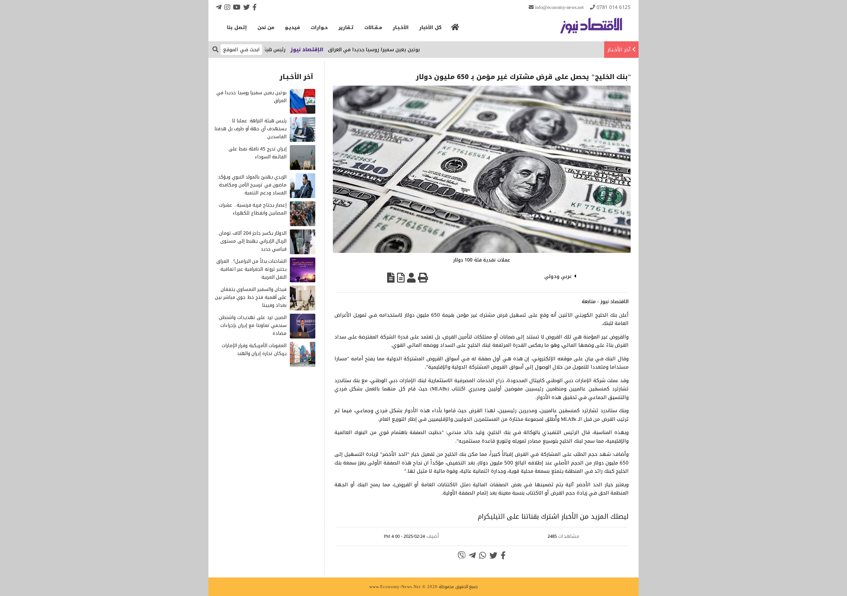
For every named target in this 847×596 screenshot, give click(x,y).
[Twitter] (246, 7)
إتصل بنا (237, 27)
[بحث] (215, 49)
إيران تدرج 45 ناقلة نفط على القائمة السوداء (258, 152)
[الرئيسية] (455, 29)
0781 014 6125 (614, 7)
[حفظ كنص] (391, 278)
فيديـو (292, 27)
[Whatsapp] (482, 555)
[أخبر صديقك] (411, 278)
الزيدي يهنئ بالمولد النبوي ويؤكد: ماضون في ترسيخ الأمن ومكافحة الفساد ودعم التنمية (252, 185)
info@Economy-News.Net (559, 7)
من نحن (266, 27)
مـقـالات (373, 27)
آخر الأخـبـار (619, 49)
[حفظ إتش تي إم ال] (401, 278)
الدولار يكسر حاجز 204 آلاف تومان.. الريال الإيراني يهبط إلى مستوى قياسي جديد (251, 241)
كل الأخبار (430, 27)
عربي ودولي (558, 276)
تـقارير (346, 27)
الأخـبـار (401, 27)
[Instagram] (227, 7)
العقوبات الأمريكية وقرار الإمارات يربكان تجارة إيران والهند (254, 349)
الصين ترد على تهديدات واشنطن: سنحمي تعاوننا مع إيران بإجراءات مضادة (252, 325)
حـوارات (319, 27)
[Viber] (462, 555)
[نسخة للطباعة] (423, 278)
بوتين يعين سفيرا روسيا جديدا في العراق (394, 49)
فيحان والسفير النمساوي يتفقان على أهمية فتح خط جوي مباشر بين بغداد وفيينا (251, 297)
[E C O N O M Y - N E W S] (591, 28)
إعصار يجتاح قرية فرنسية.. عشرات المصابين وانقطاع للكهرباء (253, 209)
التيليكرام (491, 516)
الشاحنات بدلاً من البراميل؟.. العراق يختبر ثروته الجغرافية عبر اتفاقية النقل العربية (251, 269)
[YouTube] (237, 7)
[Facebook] (254, 7)
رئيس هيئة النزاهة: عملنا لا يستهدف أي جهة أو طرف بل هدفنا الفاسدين (250, 128)
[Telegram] (219, 7)
